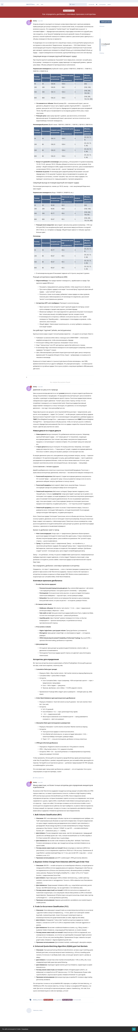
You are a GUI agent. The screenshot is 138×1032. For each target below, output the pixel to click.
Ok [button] (134, 1029)
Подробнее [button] (24, 1029)
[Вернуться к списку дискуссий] (2, 4)
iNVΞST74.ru (30, 4)
